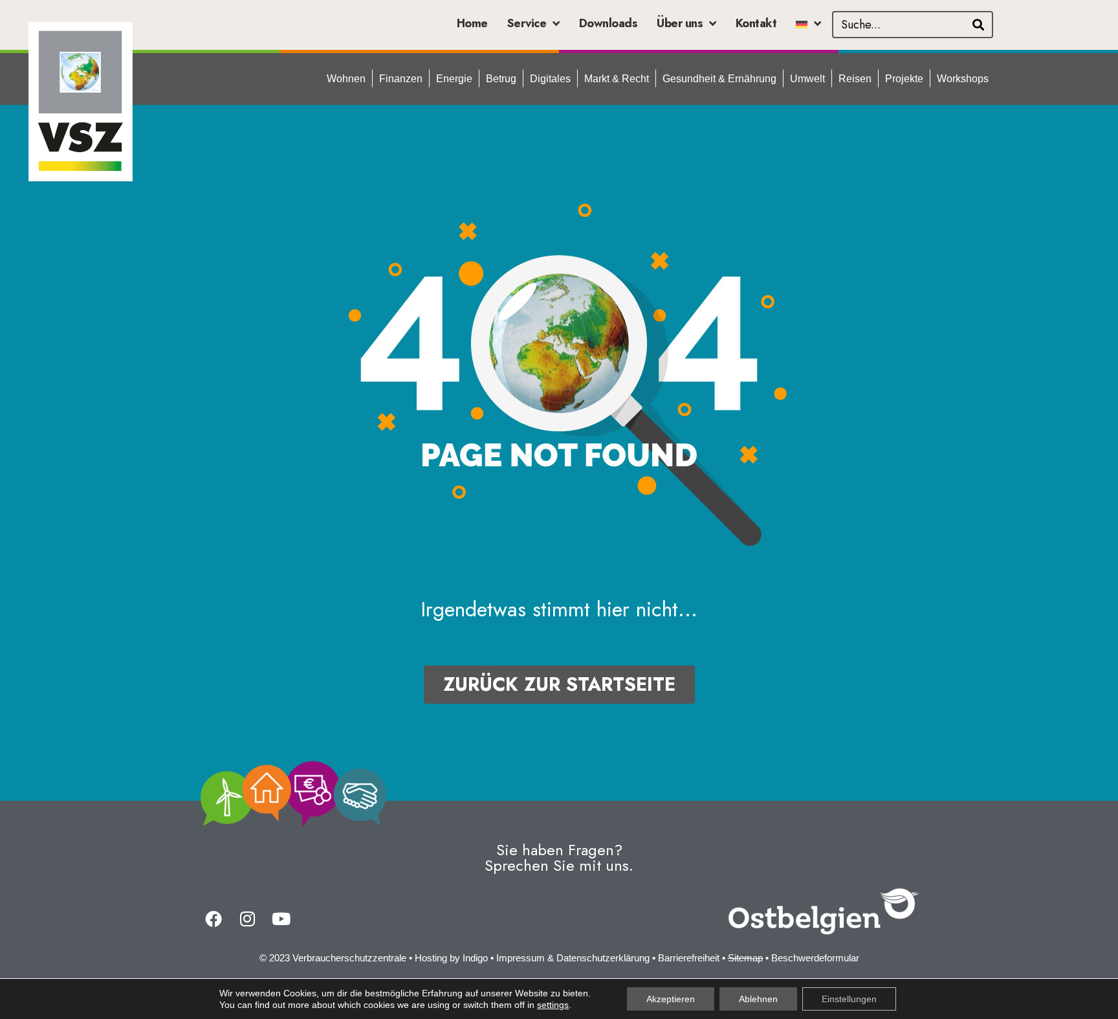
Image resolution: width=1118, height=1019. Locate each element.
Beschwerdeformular (815, 957)
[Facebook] (213, 918)
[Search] (978, 24)
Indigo (475, 957)
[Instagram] (247, 918)
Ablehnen (758, 999)
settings (553, 1005)
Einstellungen (849, 999)
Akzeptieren (670, 999)
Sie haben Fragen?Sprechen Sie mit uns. (559, 857)
